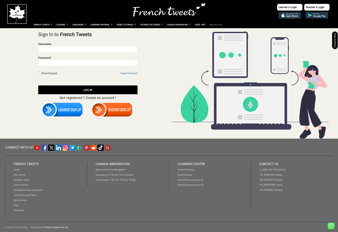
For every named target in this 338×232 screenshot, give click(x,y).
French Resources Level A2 (190, 185)
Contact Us (19, 210)
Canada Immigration (177, 24)
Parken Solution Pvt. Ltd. (56, 227)
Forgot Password (128, 73)
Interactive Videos (150, 24)
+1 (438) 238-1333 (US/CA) (272, 169)
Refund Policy (20, 200)
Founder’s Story (21, 180)
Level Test (200, 24)
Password (44, 57)
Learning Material (100, 24)
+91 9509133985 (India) (271, 185)
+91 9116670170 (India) (271, 175)
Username (44, 44)
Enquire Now (216, 24)
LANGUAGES (77, 24)
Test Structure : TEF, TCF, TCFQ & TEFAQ (115, 180)
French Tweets (41, 24)
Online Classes (21, 185)
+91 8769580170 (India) (271, 190)
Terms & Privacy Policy (25, 195)
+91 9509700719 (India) (271, 180)
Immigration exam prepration (28, 190)
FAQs (16, 205)
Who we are (20, 175)
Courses (61, 24)
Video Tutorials (125, 24)
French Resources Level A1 (190, 180)
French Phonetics (185, 169)
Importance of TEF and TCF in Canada (114, 175)
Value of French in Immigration (111, 169)
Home (17, 14)
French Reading (184, 175)
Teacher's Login (315, 7)
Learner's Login (287, 7)
